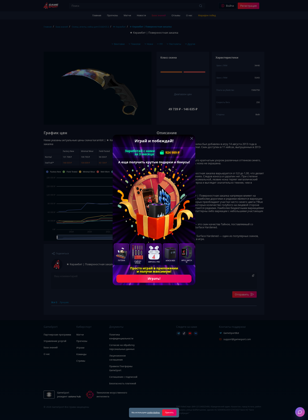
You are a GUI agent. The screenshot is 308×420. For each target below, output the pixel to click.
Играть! (154, 278)
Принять (169, 412)
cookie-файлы (153, 412)
